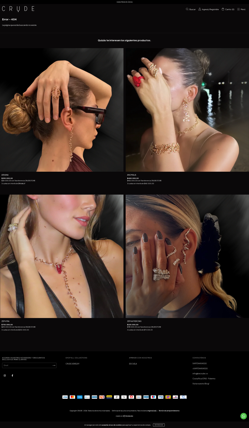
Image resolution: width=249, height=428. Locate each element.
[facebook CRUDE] (12, 375)
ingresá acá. (152, 411)
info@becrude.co (200, 373)
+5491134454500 (200, 368)
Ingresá (205, 9)
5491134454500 (200, 363)
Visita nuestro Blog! (201, 384)
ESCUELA (133, 364)
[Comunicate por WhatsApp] (243, 416)
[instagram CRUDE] (5, 375)
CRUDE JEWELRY (72, 364)
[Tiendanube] (125, 416)
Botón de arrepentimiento (169, 411)
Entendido (159, 425)
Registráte (214, 9)
